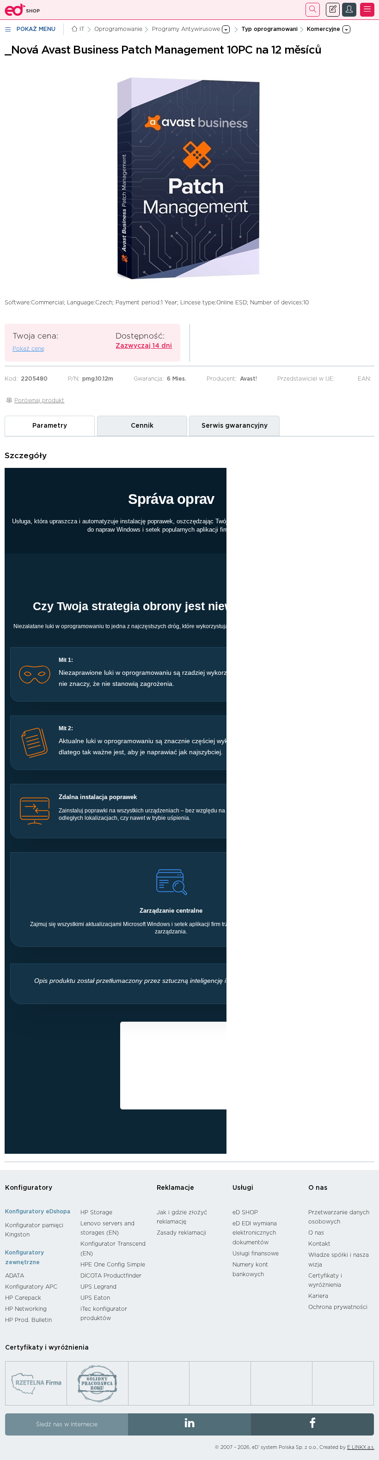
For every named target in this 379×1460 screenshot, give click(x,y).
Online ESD (173, 1084)
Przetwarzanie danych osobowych (338, 1217)
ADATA (14, 1275)
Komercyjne (199, 1045)
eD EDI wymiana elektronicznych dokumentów (254, 1233)
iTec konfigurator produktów (103, 1313)
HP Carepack (23, 1298)
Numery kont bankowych (250, 1269)
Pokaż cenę (28, 348)
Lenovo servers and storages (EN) (107, 1228)
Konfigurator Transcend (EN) (113, 1248)
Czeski (150, 1058)
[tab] (50, 426)
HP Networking (26, 1309)
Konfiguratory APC (31, 1287)
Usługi (242, 1188)
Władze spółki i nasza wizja (338, 1259)
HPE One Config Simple (112, 1264)
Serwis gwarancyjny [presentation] (235, 426)
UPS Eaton (95, 1298)
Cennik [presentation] (142, 426)
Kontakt (319, 1244)
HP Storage (96, 1212)
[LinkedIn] (189, 1424)
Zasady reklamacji (181, 1233)
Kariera (318, 1296)
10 (175, 1097)
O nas (317, 1188)
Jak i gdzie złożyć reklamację (182, 1217)
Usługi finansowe (255, 1253)
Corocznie (184, 1071)
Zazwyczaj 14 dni (144, 346)
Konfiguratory (28, 1188)
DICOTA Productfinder (110, 1275)
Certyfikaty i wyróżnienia (325, 1280)
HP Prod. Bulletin (28, 1320)
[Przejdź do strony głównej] (22, 10)
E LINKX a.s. (360, 1447)
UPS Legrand (98, 1287)
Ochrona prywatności (337, 1307)
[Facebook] (312, 1424)
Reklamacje (175, 1188)
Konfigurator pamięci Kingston (34, 1230)
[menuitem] (38, 1230)
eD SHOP (245, 1212)
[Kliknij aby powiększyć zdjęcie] (189, 178)
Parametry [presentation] (49, 426)
